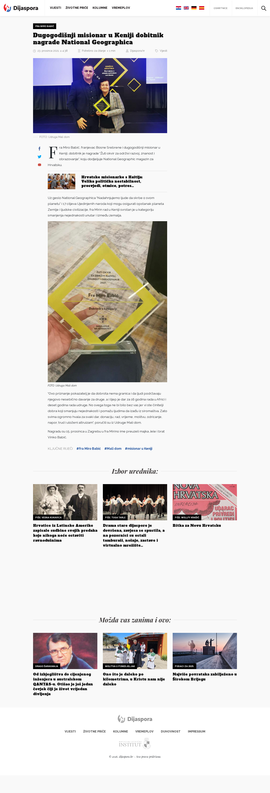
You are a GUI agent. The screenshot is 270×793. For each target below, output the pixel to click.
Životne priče (77, 8)
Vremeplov (121, 8)
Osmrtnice (220, 8)
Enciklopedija (244, 8)
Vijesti (55, 8)
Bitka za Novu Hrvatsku (197, 525)
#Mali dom (112, 448)
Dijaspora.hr (137, 50)
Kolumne (100, 8)
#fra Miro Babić (88, 448)
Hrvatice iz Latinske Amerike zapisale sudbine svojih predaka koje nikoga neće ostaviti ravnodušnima (65, 533)
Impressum (196, 731)
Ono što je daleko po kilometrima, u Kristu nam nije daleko (134, 679)
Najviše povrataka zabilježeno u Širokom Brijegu (205, 677)
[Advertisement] (200, 78)
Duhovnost (171, 731)
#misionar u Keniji (138, 448)
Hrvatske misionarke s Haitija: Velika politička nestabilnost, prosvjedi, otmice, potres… (112, 181)
